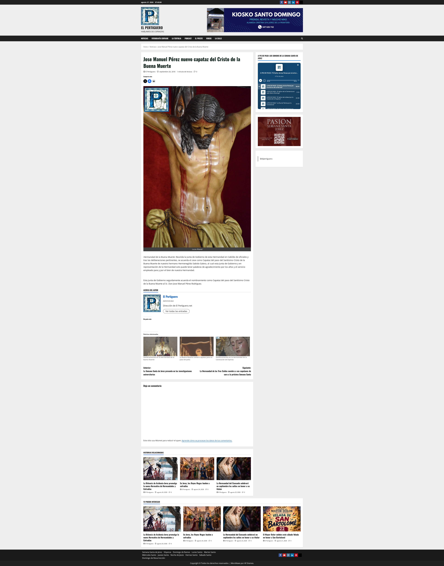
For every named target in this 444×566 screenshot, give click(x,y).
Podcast (188, 38)
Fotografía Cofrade (160, 38)
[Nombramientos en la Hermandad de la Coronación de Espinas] (233, 346)
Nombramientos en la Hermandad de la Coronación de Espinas (231, 358)
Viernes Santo (191, 555)
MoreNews (235, 563)
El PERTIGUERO (152, 27)
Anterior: (167, 371)
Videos (208, 38)
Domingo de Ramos (181, 552)
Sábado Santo (205, 555)
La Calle (218, 38)
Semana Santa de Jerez (152, 552)
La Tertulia (176, 38)
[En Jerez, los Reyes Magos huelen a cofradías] (197, 468)
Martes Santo (210, 552)
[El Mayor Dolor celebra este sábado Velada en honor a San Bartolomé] (282, 518)
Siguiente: (225, 371)
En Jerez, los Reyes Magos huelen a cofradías (195, 485)
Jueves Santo (163, 555)
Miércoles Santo (149, 555)
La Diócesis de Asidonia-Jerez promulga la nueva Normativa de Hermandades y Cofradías (160, 486)
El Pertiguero (150, 72)
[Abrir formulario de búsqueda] (302, 38)
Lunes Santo (197, 552)
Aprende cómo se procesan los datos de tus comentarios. (207, 440)
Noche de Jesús (177, 555)
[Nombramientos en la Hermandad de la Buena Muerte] (160, 346)
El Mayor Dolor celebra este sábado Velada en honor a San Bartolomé (281, 536)
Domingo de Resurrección (153, 558)
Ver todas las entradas (176, 311)
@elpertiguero (266, 158)
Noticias (144, 38)
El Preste (199, 38)
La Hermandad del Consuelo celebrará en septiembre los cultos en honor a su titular (233, 486)
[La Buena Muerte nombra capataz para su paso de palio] (197, 346)
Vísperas (167, 552)
